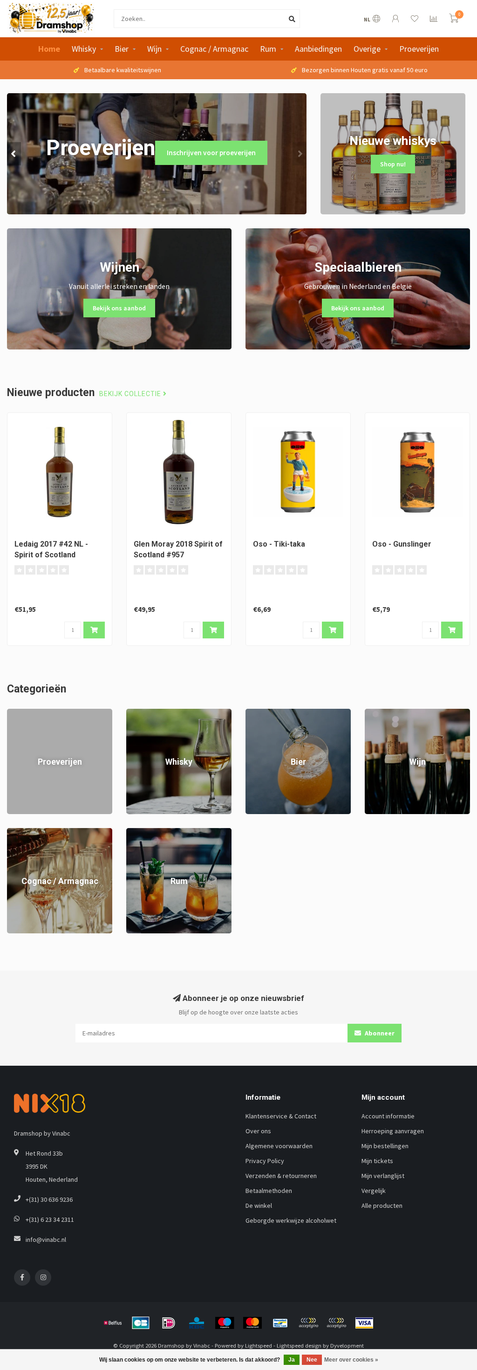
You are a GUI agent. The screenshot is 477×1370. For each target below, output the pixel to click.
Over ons (258, 1131)
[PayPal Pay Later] (336, 1323)
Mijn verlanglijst (382, 1175)
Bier (122, 48)
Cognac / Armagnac (214, 48)
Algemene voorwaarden (279, 1146)
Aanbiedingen (318, 48)
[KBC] (196, 1323)
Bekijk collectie (131, 393)
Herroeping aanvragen (392, 1131)
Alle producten (381, 1205)
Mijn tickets (377, 1161)
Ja (291, 1359)
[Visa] (364, 1323)
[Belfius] (112, 1323)
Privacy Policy (264, 1161)
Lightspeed (258, 1345)
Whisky (84, 48)
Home (49, 48)
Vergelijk (373, 1190)
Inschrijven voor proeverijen (211, 152)
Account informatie (388, 1116)
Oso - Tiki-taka (279, 544)
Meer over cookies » (351, 1359)
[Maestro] (224, 1323)
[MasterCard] (252, 1323)
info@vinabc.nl (46, 1239)
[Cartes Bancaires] (140, 1323)
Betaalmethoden (268, 1190)
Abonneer (379, 1033)
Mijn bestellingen (385, 1146)
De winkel (258, 1205)
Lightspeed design (299, 1345)
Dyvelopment (347, 1345)
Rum (268, 48)
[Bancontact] (280, 1323)
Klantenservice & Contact (280, 1116)
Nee (312, 1359)
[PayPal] (308, 1323)
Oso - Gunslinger (401, 544)
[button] (14, 153)
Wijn (154, 48)
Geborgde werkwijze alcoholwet (290, 1220)
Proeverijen (419, 48)
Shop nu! (393, 164)
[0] (453, 20)
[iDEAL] (168, 1323)
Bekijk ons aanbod (119, 308)
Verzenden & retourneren (281, 1175)
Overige (367, 48)
